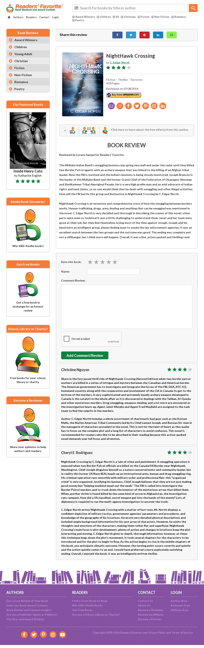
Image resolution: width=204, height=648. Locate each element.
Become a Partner (150, 619)
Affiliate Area (179, 610)
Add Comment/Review (85, 355)
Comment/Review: (73, 280)
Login (55, 17)
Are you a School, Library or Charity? (96, 614)
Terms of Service (182, 632)
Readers (31, 17)
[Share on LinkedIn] (158, 35)
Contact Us (145, 600)
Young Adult (23, 54)
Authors (18, 17)
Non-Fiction (161, 16)
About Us (144, 605)
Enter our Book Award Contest (27, 605)
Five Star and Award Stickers (25, 619)
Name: (65, 271)
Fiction (145, 16)
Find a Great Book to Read (89, 600)
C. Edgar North (119, 62)
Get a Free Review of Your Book (27, 600)
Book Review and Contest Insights (29, 610)
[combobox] (135, 8)
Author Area (179, 600)
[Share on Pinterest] (144, 35)
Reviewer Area (180, 605)
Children (105, 16)
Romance (180, 16)
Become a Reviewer (150, 610)
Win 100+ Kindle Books (87, 605)
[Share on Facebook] (117, 35)
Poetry (79, 20)
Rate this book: (71, 262)
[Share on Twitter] (131, 35)
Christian (130, 16)
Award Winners (85, 16)
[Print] (172, 35)
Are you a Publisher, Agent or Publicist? (32, 614)
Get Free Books (82, 610)
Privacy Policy (157, 632)
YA (117, 16)
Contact (44, 17)
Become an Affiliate (151, 614)
